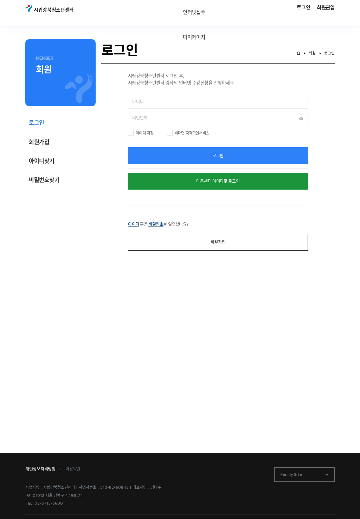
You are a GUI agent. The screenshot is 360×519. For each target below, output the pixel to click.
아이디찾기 (41, 161)
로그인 (303, 7)
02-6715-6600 (48, 503)
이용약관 (73, 469)
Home (298, 53)
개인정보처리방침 (40, 469)
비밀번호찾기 (44, 180)
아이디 (133, 224)
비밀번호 (155, 224)
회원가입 (39, 142)
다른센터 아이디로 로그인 (217, 181)
